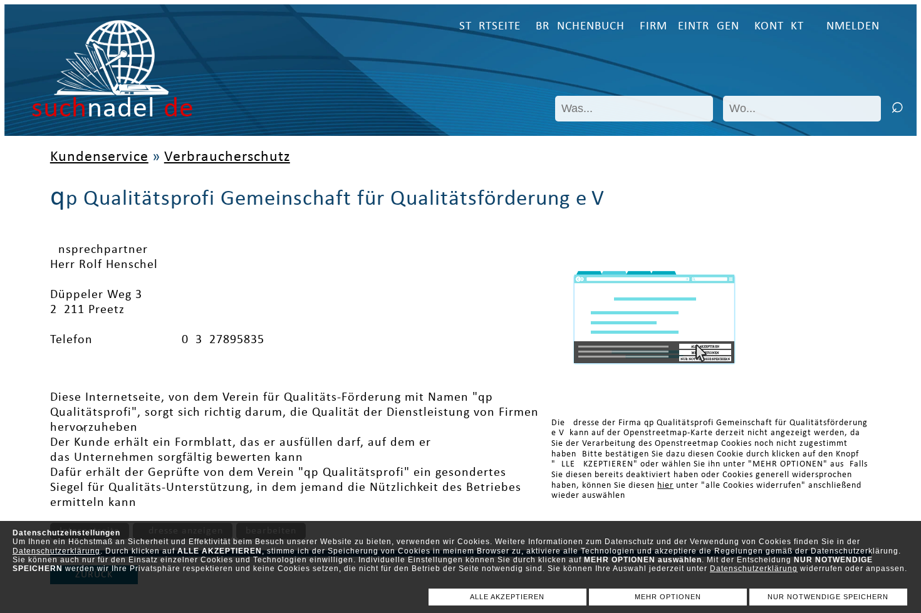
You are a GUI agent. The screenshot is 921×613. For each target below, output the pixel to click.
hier (665, 486)
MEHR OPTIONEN (668, 596)
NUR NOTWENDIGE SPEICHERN (828, 596)
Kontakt (779, 27)
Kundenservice (99, 157)
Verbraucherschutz (227, 157)
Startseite (490, 27)
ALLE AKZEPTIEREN (507, 596)
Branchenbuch (580, 27)
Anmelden (849, 27)
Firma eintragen (689, 27)
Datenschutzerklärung (56, 551)
